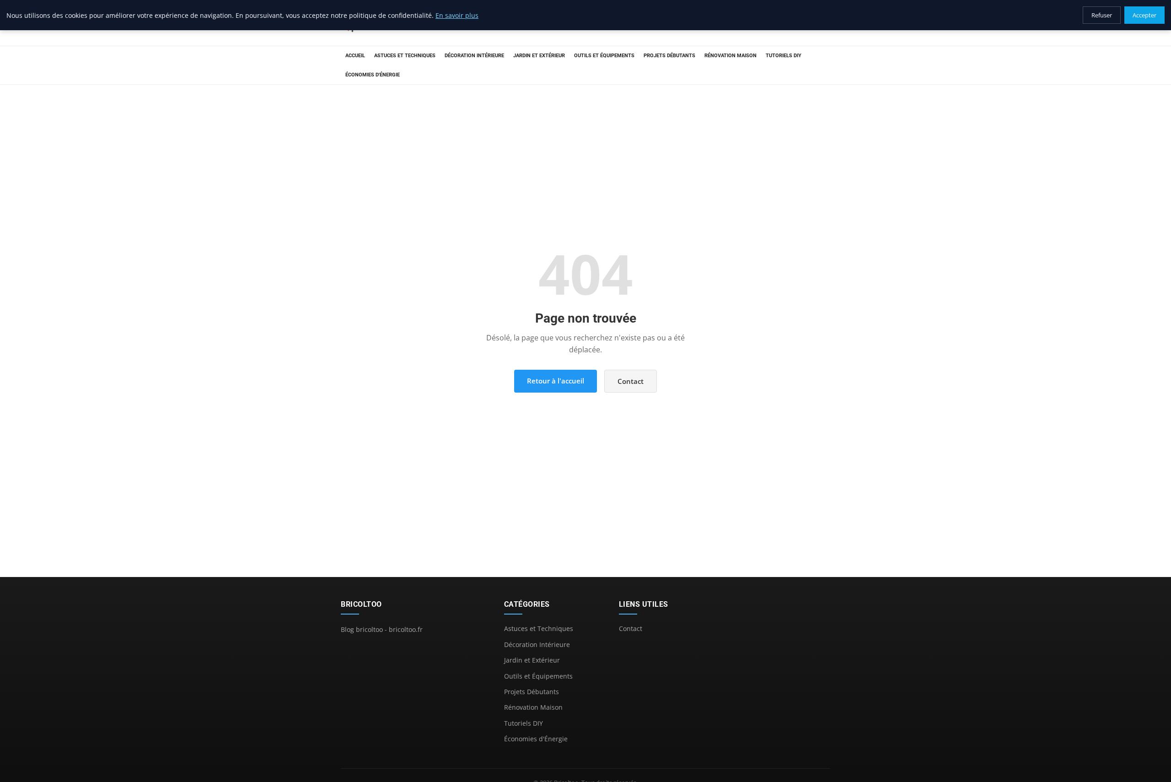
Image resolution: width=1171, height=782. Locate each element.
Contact (631, 381)
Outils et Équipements (604, 56)
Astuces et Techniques (404, 56)
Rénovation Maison (730, 56)
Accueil (355, 56)
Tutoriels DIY (783, 56)
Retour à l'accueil (555, 380)
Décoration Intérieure (474, 56)
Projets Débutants (669, 56)
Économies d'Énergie (372, 75)
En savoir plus (456, 15)
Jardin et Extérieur (539, 56)
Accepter (1144, 15)
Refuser (1101, 15)
